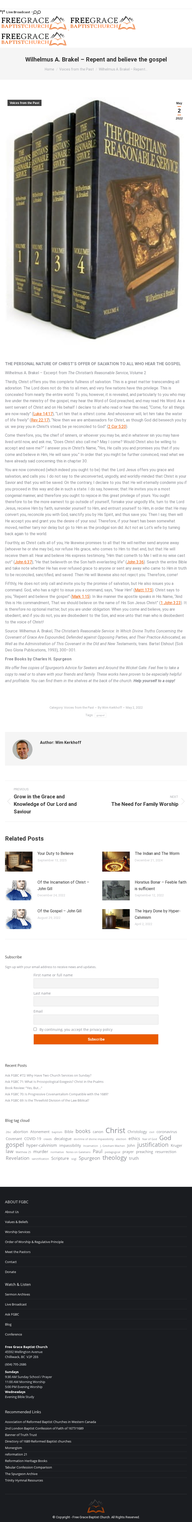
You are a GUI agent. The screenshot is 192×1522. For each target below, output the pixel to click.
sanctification (40, 1159)
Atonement (40, 1131)
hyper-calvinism (41, 1145)
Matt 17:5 (143, 590)
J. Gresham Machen (112, 1146)
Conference (13, 1334)
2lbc (8, 1132)
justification (152, 1144)
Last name (42, 993)
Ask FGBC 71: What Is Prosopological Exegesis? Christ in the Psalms (54, 1081)
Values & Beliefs (16, 1222)
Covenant (14, 1138)
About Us (12, 1212)
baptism (57, 1132)
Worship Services (17, 1232)
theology (114, 1157)
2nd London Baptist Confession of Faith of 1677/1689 (44, 1428)
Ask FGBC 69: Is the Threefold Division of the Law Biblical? (47, 1100)
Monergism (13, 1448)
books (83, 1131)
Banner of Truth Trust (21, 1435)
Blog (8, 1324)
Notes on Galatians (78, 1152)
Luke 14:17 (42, 413)
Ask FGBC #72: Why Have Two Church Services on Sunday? (48, 1075)
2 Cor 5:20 (117, 426)
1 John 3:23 (170, 602)
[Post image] (18, 862)
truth (134, 1158)
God (165, 1137)
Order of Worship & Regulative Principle (34, 1242)
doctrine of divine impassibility (94, 1139)
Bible (68, 1131)
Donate (10, 1272)
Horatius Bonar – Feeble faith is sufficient (160, 885)
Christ (115, 1130)
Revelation (18, 1158)
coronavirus (166, 1131)
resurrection (165, 1151)
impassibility (70, 1145)
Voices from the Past (24, 103)
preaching (144, 1151)
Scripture (60, 1158)
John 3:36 (135, 562)
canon (98, 1131)
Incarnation (90, 1146)
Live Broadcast (18, 12)
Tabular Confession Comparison (28, 1467)
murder (40, 1151)
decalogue (63, 1138)
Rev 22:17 (39, 420)
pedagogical (112, 1152)
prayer (128, 1151)
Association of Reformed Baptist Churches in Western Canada (50, 1422)
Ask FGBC (12, 1314)
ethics (134, 1138)
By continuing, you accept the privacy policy (75, 1029)
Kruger (176, 1145)
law (10, 1151)
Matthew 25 (23, 1152)
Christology (137, 1131)
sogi (73, 1159)
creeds (48, 1139)
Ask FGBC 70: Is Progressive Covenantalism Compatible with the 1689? (56, 1094)
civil (151, 1132)
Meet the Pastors (17, 1252)
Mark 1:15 (80, 596)
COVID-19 (32, 1138)
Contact (11, 1262)
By (110, 707)
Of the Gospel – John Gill (60, 911)
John (131, 1145)
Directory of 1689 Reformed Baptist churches (38, 1441)
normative (57, 1152)
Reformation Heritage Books (26, 1461)
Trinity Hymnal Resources (24, 1480)
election (121, 1139)
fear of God (149, 1139)
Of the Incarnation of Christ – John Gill (63, 885)
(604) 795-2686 (15, 1364)
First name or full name (53, 975)
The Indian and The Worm (157, 853)
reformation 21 (16, 1454)
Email (38, 1011)
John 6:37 (23, 562)
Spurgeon (89, 1158)
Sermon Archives (17, 1294)
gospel (100, 715)
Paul (97, 1151)
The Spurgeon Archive (21, 1474)
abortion (20, 1131)
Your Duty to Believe (56, 853)
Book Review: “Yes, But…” (23, 1088)
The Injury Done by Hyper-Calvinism (157, 914)
